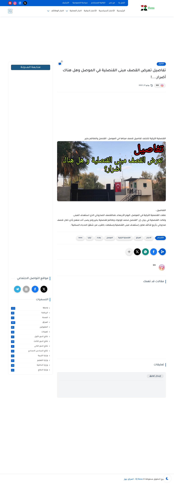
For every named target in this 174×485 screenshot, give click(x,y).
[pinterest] (10, 3)
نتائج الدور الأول (30, 337)
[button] (153, 251)
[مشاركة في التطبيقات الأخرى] (129, 251)
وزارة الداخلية (30, 365)
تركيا (89, 238)
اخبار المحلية (76, 11)
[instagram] (15, 3)
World (30, 308)
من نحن (112, 3)
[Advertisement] (87, 41)
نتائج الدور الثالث (30, 341)
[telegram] (17, 289)
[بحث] (10, 11)
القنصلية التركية (124, 238)
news (80, 238)
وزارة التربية (30, 356)
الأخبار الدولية (90, 11)
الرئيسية (121, 11)
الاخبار (161, 64)
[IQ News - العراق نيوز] (147, 8)
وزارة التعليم (30, 360)
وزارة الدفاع (30, 370)
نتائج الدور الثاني (30, 346)
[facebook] (20, 3)
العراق (138, 238)
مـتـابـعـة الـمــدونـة (31, 67)
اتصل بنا (121, 3)
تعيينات (30, 332)
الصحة (30, 318)
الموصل (109, 238)
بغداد (99, 238)
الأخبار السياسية (107, 11)
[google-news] (26, 289)
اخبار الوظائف (57, 11)
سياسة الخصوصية (80, 3)
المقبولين (30, 327)
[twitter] (25, 3)
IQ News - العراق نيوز (133, 479)
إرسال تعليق (155, 376)
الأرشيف (65, 3)
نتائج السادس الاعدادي (30, 351)
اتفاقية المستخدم (98, 3)
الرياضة (30, 313)
